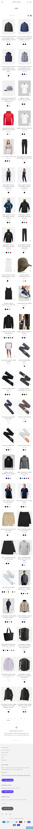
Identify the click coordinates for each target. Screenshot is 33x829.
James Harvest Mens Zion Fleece (8, 332)
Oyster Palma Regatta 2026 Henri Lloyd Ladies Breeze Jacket (8, 38)
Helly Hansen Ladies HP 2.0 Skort (24, 530)
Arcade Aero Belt (8, 445)
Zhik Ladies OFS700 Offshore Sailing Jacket (8, 216)
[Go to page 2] (24, 718)
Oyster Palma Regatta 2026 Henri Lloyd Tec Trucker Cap (8, 100)
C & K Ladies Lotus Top (8, 156)
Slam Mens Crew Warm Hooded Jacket (8, 616)
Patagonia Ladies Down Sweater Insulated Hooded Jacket (8, 706)
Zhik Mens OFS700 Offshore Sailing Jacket (8, 246)
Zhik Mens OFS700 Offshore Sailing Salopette (8, 187)
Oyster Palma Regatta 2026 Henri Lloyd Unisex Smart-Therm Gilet (8, 69)
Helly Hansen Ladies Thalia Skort (9, 558)
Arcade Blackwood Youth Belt (8, 417)
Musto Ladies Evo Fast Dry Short (8, 530)
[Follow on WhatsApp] (10, 814)
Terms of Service (6, 750)
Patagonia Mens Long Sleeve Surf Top (8, 675)
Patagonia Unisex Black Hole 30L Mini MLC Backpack (24, 646)
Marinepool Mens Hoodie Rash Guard (8, 129)
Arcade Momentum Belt (8, 389)
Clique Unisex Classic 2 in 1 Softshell (24, 616)
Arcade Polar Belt (24, 445)
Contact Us (4, 760)
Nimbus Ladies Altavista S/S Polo (24, 99)
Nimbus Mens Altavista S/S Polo (24, 129)
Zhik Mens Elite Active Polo (24, 501)
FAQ (3, 757)
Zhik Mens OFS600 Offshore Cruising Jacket (24, 216)
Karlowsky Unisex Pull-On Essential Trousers (24, 246)
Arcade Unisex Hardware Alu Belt (24, 389)
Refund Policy (5, 747)
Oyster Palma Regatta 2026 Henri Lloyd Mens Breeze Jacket (24, 38)
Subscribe (7, 808)
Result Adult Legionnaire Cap (24, 275)
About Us (4, 755)
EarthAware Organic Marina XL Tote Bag (8, 645)
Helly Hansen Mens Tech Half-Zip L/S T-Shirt (24, 559)
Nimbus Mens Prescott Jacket (24, 332)
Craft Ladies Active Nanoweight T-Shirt (8, 275)
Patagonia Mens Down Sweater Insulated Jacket (24, 706)
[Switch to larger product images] (28, 15)
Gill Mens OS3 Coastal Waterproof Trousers (24, 157)
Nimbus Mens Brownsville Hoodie (8, 473)
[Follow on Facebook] (2, 814)
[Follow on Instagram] (6, 814)
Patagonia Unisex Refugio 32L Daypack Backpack (24, 676)
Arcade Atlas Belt (8, 587)
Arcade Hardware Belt (24, 361)
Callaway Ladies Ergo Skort (8, 361)
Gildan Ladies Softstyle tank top (8, 304)
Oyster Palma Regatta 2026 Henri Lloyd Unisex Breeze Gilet (24, 68)
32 (21, 718)
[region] (16, 732)
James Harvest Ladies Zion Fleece (24, 473)
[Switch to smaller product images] (30, 15)
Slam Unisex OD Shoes (24, 303)
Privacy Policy (5, 752)
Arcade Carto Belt (24, 417)
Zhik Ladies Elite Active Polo (8, 501)
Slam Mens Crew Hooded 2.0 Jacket (24, 588)
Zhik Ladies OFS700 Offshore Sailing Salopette (24, 187)
